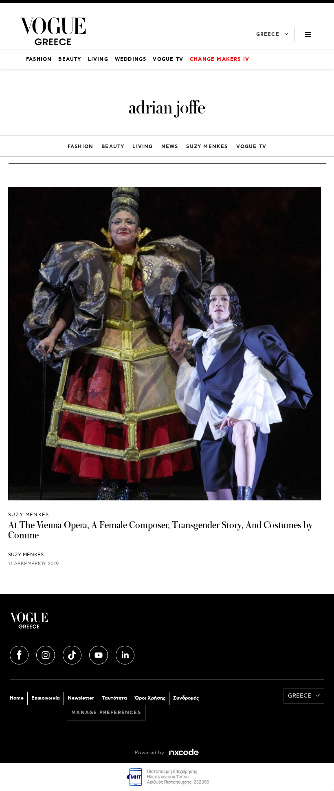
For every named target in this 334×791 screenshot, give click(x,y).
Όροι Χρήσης (150, 698)
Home (17, 698)
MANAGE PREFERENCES (106, 713)
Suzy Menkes (207, 147)
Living (142, 147)
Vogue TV (251, 147)
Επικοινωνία (45, 698)
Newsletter (81, 698)
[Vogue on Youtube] (99, 654)
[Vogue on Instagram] (46, 654)
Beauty (112, 147)
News (169, 147)
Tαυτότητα (114, 698)
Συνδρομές (186, 698)
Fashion (80, 147)
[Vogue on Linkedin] (125, 654)
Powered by (150, 753)
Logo (88, 623)
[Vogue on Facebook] (20, 654)
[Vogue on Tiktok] (73, 654)
